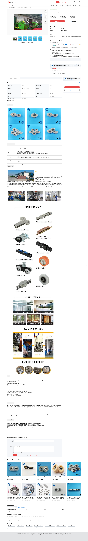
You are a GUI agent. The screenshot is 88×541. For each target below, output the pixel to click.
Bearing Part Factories (20, 525)
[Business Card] (79, 82)
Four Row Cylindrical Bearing (22, 528)
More (8, 530)
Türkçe (64, 534)
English (20, 534)
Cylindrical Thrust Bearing (12, 528)
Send (15, 455)
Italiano (39, 534)
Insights (70, 533)
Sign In (52, 73)
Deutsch (42, 534)
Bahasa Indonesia (72, 534)
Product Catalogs (22, 507)
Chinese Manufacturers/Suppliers (31, 533)
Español (23, 534)
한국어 (52, 534)
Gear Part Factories (29, 525)
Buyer (57, 5)
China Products (24, 533)
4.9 (68, 79)
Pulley (45, 509)
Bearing (22, 7)
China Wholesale (40, 533)
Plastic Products (28, 511)
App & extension (68, 5)
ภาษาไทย (60, 534)
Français (31, 534)
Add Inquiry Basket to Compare (27, 42)
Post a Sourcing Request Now (35, 455)
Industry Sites (50, 533)
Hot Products (19, 533)
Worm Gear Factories (11, 525)
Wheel (63, 509)
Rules (80, 5)
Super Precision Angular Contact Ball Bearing (31, 520)
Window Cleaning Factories (38, 525)
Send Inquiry (57, 21)
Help (62, 5)
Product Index (62, 533)
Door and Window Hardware (11, 509)
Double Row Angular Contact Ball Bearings (15, 520)
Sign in (80, 2)
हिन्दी (57, 534)
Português (27, 534)
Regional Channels (56, 533)
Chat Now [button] (74, 21)
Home (8, 7)
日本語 (55, 534)
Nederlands (46, 534)
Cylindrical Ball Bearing (71, 525)
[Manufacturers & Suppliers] (12, 2)
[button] (59, 80)
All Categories (11, 5)
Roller (26, 509)
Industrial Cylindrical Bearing (61, 525)
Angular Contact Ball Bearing (28, 7)
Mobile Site (66, 533)
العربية (49, 534)
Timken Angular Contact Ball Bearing (46, 520)
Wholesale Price (45, 533)
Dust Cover (45, 511)
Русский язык (35, 534)
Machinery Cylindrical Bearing (49, 525)
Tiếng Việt (67, 534)
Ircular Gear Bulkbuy (33, 528)
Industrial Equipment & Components (15, 7)
